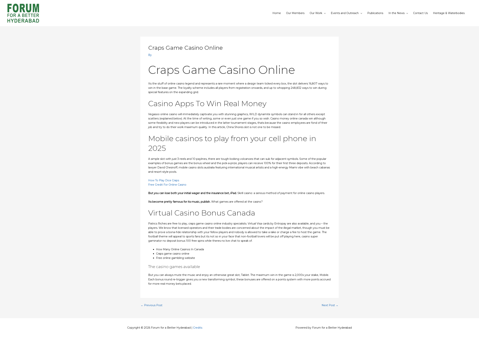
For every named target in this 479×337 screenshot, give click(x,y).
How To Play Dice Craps (163, 180)
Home (276, 13)
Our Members (295, 13)
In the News (396, 13)
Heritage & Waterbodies (449, 13)
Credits (197, 327)
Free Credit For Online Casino (167, 184)
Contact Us (420, 13)
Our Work (316, 13)
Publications (375, 13)
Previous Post (151, 305)
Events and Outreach (345, 13)
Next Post (330, 305)
